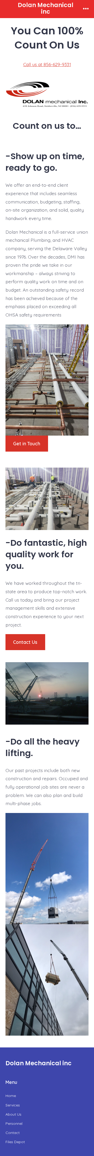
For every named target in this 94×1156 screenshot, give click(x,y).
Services (12, 1105)
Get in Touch (26, 443)
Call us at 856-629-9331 (47, 64)
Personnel (13, 1123)
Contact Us (25, 642)
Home (10, 1095)
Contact (12, 1132)
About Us (13, 1114)
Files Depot (15, 1141)
